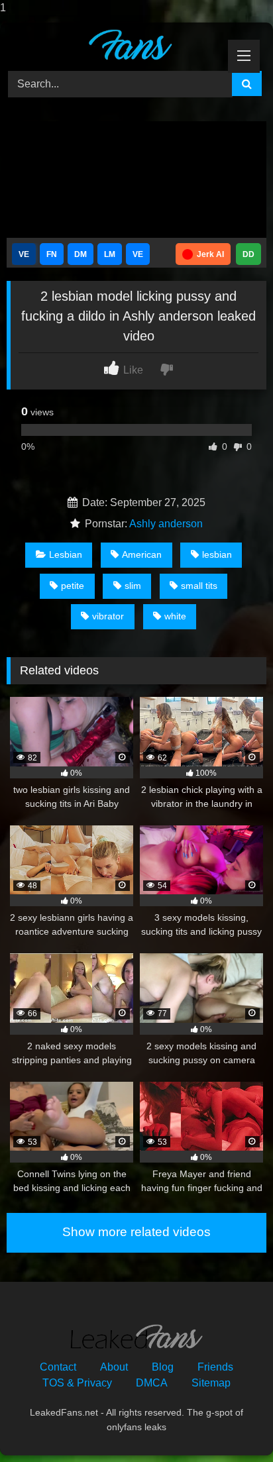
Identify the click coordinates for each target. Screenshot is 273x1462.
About (114, 1367)
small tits (199, 585)
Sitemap (211, 1382)
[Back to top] (231, 1425)
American (142, 554)
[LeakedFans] (112, 44)
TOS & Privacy (77, 1382)
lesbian (217, 554)
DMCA (152, 1382)
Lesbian (65, 554)
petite (72, 585)
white (175, 616)
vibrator (108, 616)
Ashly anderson (166, 523)
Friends (215, 1367)
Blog (163, 1367)
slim (133, 585)
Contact (58, 1367)
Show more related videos (136, 1232)
